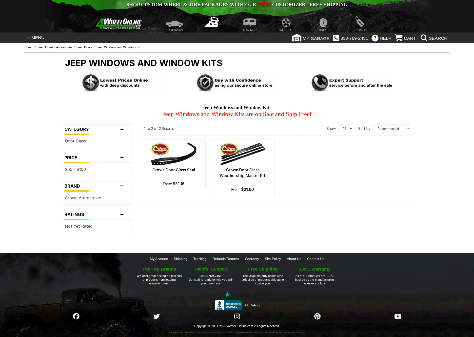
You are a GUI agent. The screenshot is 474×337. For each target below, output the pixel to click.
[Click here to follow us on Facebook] (76, 316)
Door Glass (75, 141)
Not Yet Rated (78, 226)
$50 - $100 (75, 169)
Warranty (252, 259)
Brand (94, 186)
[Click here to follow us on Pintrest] (317, 316)
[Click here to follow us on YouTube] (398, 316)
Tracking (200, 259)
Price (94, 158)
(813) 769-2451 (211, 276)
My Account (159, 259)
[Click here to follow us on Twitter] (156, 316)
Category (94, 129)
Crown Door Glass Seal (173, 169)
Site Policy (273, 259)
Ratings (94, 214)
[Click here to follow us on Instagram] (237, 316)
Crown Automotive (83, 197)
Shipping (180, 259)
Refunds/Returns (226, 259)
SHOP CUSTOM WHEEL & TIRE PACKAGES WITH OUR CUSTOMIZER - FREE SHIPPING (237, 4)
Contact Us (315, 259)
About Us (294, 259)
